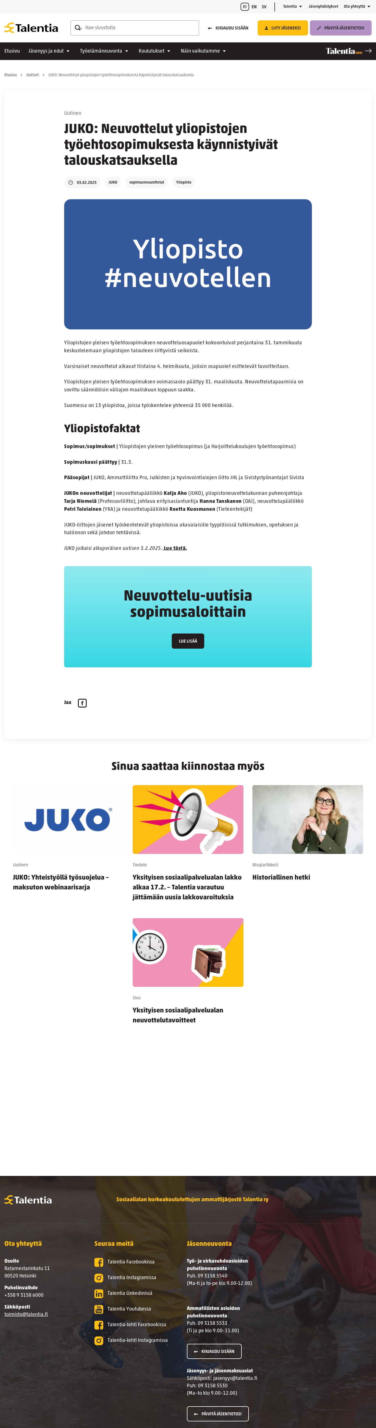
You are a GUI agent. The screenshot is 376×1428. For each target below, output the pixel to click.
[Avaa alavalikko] (300, 7)
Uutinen (72, 113)
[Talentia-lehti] (349, 51)
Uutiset (32, 75)
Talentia (290, 7)
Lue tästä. (174, 548)
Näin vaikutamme (200, 51)
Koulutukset (151, 51)
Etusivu (12, 51)
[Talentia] (31, 28)
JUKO (113, 183)
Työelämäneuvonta (101, 51)
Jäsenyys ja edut (46, 51)
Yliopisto (183, 183)
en (254, 7)
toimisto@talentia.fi (26, 1314)
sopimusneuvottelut (146, 183)
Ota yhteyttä (354, 7)
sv (264, 7)
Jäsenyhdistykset (323, 7)
